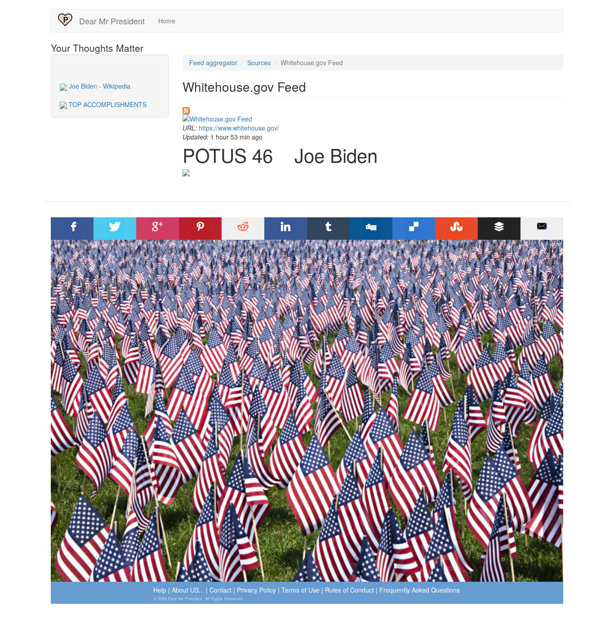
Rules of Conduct (349, 589)
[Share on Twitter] (115, 228)
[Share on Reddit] (243, 228)
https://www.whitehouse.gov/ (239, 127)
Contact (220, 589)
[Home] (68, 20)
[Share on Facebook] (72, 228)
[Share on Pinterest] (200, 228)
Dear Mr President (112, 21)
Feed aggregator (213, 62)
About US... (188, 589)
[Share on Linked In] (286, 228)
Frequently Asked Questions (419, 589)
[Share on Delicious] (414, 228)
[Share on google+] (158, 228)
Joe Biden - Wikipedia (98, 85)
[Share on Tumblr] (329, 228)
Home (166, 20)
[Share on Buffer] (499, 228)
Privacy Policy (256, 589)
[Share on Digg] (371, 228)
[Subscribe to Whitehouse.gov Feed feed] (373, 110)
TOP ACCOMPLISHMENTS (107, 104)
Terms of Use (300, 589)
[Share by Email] (542, 228)
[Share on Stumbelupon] (457, 228)
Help (159, 589)
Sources (259, 62)
